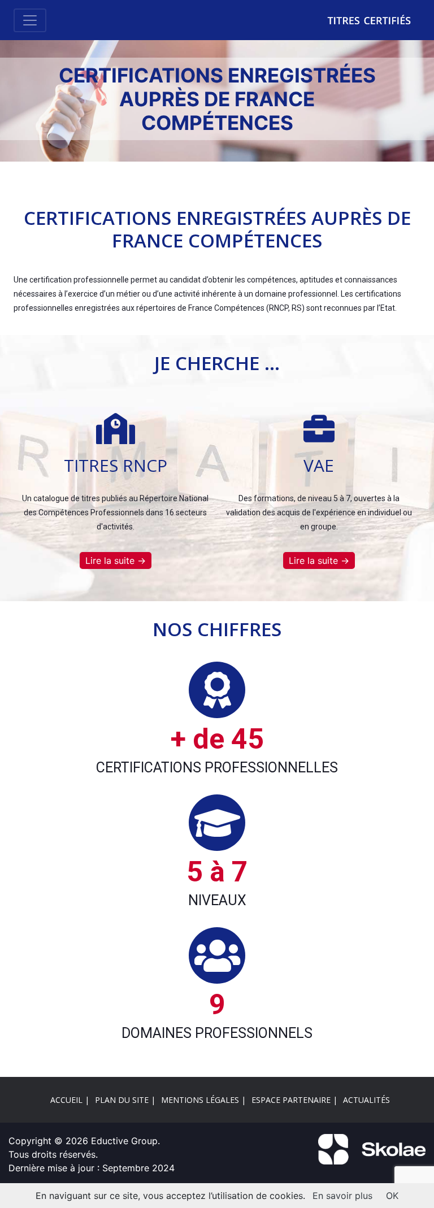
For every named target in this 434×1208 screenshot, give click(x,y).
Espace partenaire (291, 1099)
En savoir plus (342, 1195)
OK (392, 1195)
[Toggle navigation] (30, 20)
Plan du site (122, 1099)
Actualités (366, 1099)
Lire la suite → (115, 560)
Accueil (66, 1099)
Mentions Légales (200, 1099)
